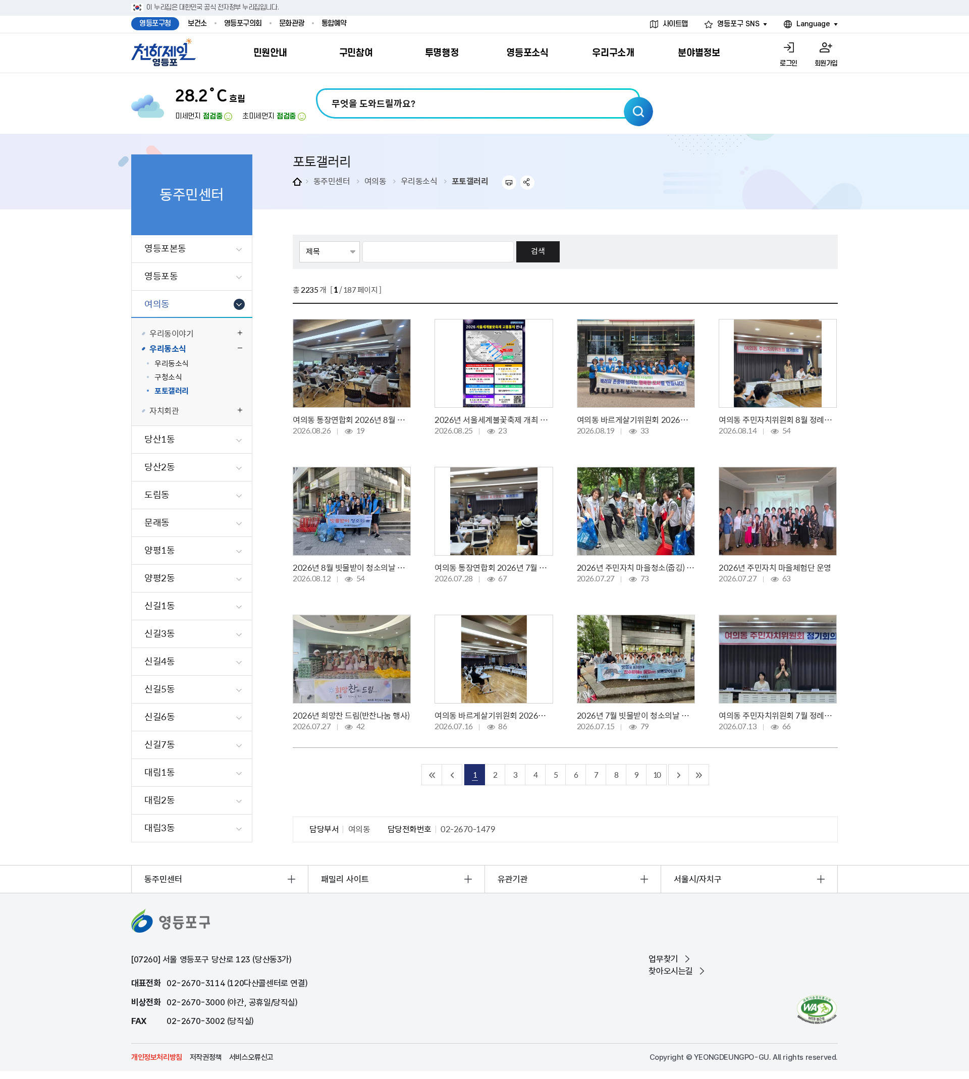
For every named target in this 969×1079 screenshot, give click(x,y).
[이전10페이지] (452, 774)
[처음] (432, 774)
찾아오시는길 (671, 971)
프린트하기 (509, 182)
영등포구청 (155, 23)
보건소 (197, 23)
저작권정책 (206, 1057)
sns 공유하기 (527, 182)
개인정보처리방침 (156, 1057)
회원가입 (826, 63)
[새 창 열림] (817, 1009)
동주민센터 (331, 181)
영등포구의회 (243, 23)
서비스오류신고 (251, 1057)
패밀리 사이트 (345, 879)
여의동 (375, 181)
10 (656, 774)
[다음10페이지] (679, 774)
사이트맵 (675, 24)
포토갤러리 (470, 181)
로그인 (788, 63)
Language (813, 24)
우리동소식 (419, 181)
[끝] (699, 774)
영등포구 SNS (738, 24)
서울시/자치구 (698, 879)
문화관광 (291, 23)
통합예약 (334, 23)
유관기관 (513, 879)
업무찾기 (663, 959)
